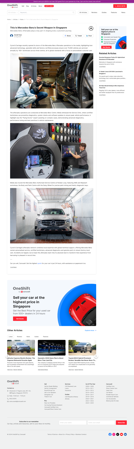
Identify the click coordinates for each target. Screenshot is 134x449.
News (123, 12)
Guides (104, 12)
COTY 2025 (49, 6)
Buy (27, 6)
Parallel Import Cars (112, 394)
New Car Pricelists (49, 403)
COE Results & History (71, 396)
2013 (92, 390)
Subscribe (121, 423)
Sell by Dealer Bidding (51, 386)
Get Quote (20, 319)
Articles (33, 6)
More (40, 6)
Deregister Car (48, 394)
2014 (87, 392)
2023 (92, 401)
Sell (23, 6)
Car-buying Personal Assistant (53, 405)
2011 (92, 388)
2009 (92, 386)
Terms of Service (52, 434)
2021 (92, 398)
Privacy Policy (70, 434)
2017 (92, 394)
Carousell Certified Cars (51, 407)
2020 (87, 398)
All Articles (12, 12)
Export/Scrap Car (49, 390)
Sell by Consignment (50, 388)
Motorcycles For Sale (112, 401)
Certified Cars (110, 386)
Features (114, 12)
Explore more (89, 330)
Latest (10, 336)
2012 (87, 390)
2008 (87, 386)
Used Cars (109, 390)
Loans (67, 388)
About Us (61, 434)
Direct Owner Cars (111, 388)
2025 (92, 403)
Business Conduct (81, 434)
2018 (87, 396)
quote (39, 263)
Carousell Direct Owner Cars (52, 409)
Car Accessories (111, 398)
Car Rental (109, 392)
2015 (92, 392)
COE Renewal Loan (70, 386)
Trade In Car (48, 396)
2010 (87, 388)
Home (9, 19)
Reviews (94, 12)
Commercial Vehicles (112, 396)
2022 (87, 401)
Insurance (68, 390)
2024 (87, 403)
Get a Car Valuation (50, 392)
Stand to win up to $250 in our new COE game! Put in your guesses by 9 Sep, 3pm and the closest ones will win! (67, 1)
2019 (92, 396)
